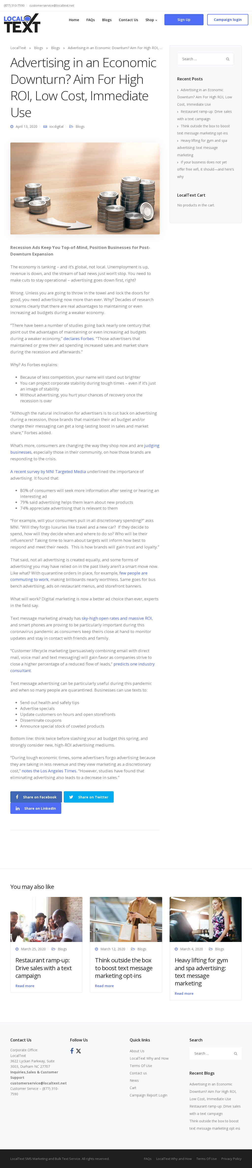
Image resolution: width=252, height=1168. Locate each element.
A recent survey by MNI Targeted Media (48, 471)
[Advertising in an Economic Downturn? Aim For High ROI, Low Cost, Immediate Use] (85, 188)
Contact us (138, 1073)
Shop (149, 19)
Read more (25, 985)
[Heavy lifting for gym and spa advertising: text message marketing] (206, 919)
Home (74, 19)
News (134, 1080)
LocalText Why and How (149, 1058)
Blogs (106, 19)
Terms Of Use (141, 1065)
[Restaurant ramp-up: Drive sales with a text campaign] (46, 919)
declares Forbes (78, 338)
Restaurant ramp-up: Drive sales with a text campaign (44, 967)
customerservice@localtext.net (51, 5)
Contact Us (128, 19)
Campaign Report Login (148, 1095)
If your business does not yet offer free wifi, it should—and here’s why (205, 169)
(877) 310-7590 (14, 5)
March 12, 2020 (112, 949)
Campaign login (228, 19)
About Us (137, 1051)
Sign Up (183, 19)
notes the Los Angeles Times (49, 771)
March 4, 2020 (191, 949)
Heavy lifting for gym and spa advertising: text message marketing (202, 147)
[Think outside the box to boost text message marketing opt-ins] (126, 919)
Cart (133, 1087)
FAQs (90, 19)
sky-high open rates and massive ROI (117, 618)
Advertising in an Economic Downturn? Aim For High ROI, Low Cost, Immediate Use (204, 97)
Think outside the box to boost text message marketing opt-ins (123, 967)
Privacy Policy (231, 1158)
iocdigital (56, 126)
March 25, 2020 (33, 949)
